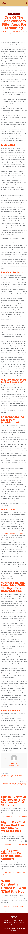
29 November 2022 (8, 872)
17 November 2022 (15, 31)
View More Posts (14, 765)
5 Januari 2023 (7, 906)
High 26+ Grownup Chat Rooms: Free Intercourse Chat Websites (13, 801)
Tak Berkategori (14, 14)
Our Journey (7, 922)
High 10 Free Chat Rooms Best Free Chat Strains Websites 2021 (13, 826)
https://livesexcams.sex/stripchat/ (14, 533)
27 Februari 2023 (7, 844)
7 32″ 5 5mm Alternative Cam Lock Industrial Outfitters (12, 854)
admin (4, 31)
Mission (21, 920)
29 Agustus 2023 (8, 817)
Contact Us (14, 925)
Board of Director (19, 922)
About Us (7, 920)
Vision (14, 920)
